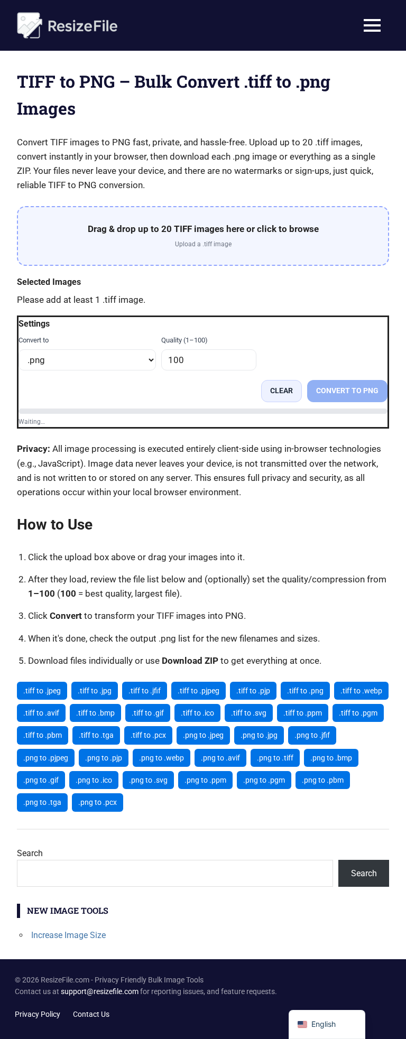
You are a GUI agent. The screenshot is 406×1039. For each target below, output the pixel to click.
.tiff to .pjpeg (198, 691)
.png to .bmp (331, 758)
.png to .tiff (275, 758)
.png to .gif (41, 780)
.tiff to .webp (361, 691)
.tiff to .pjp (253, 691)
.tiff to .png (305, 691)
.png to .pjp (103, 758)
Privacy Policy (37, 1014)
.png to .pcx (97, 802)
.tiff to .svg (248, 713)
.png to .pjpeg (45, 758)
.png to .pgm (264, 780)
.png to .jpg (259, 735)
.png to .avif (220, 758)
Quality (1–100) (184, 340)
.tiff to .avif (41, 713)
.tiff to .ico (197, 713)
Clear (281, 390)
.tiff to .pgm (358, 713)
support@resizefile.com (100, 991)
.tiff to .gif (148, 713)
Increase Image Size (68, 935)
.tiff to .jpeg (42, 691)
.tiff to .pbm (42, 735)
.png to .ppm (205, 780)
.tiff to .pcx (148, 735)
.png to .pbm (323, 780)
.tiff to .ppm (302, 713)
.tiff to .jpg (95, 691)
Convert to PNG (347, 390)
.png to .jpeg (203, 735)
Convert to (34, 340)
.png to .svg (148, 780)
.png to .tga (42, 802)
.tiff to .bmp (95, 713)
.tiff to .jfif (144, 691)
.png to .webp (161, 758)
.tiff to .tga (96, 735)
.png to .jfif (312, 735)
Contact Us (91, 1014)
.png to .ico (94, 780)
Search (30, 853)
